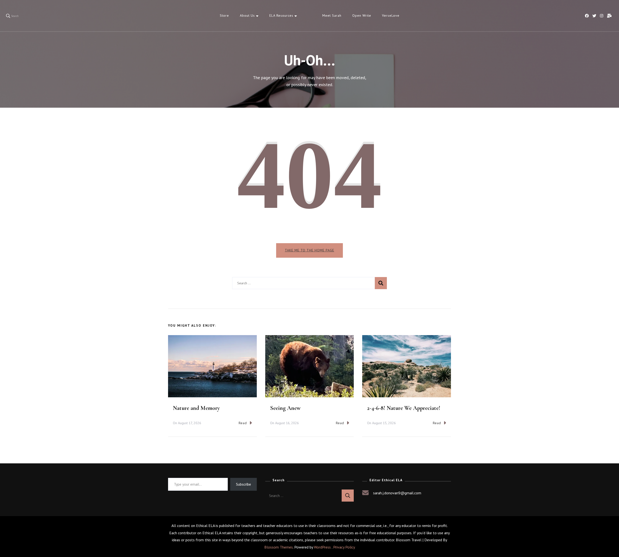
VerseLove (390, 15)
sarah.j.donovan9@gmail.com (397, 492)
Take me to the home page (309, 250)
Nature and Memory (196, 408)
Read (243, 423)
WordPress (322, 547)
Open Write (361, 15)
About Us (247, 15)
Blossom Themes (278, 547)
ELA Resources (281, 15)
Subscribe (243, 484)
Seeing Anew (285, 408)
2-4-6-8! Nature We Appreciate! (403, 408)
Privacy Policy (344, 547)
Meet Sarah (331, 15)
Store (224, 15)
